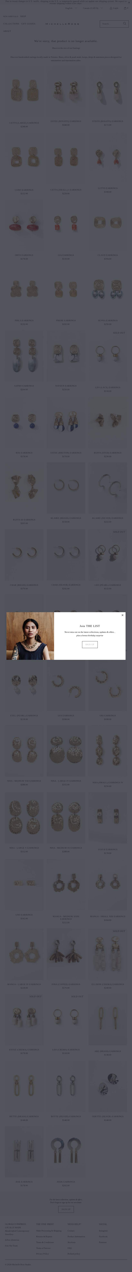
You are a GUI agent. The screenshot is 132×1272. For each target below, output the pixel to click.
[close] (123, 615)
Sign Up (89, 644)
